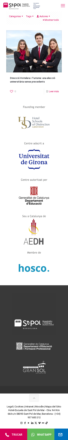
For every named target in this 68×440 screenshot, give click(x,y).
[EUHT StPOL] (22, 5)
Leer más (54, 91)
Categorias (15, 16)
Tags (29, 16)
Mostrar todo (52, 19)
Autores (43, 16)
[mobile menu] (63, 5)
